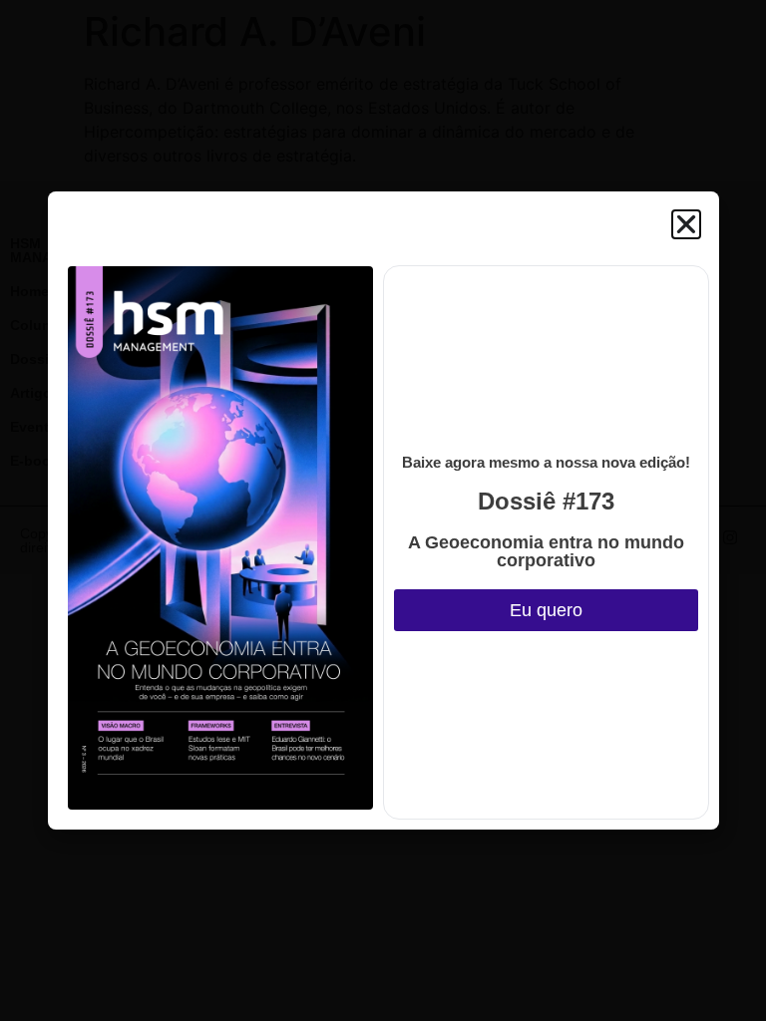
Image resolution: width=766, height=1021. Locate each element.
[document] (383, 510)
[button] (686, 224)
